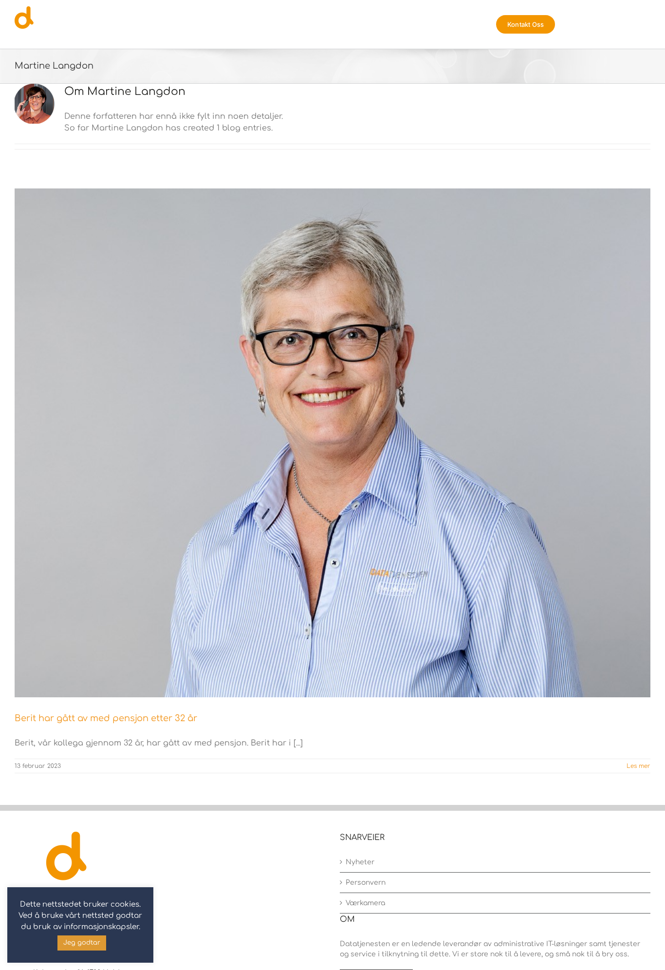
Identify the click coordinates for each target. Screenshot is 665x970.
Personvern (366, 882)
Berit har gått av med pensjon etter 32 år (106, 718)
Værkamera (365, 903)
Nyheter (360, 862)
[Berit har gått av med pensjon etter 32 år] (332, 442)
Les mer (638, 766)
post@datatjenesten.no (74, 958)
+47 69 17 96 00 (58, 943)
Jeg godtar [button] (81, 942)
